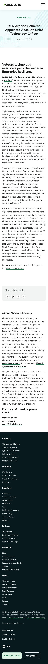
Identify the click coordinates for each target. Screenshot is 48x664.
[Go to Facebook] (13, 296)
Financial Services (9, 497)
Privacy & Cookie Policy (36, 617)
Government (7, 500)
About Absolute (8, 581)
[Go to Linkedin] (3, 646)
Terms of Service (8, 634)
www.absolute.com (15, 268)
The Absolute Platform (11, 444)
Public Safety (7, 513)
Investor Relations (9, 587)
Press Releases (8, 591)
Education (6, 493)
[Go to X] (18, 296)
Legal (4, 507)
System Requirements (11, 451)
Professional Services (10, 510)
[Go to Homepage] (12, 5)
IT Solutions (7, 472)
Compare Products (9, 447)
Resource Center (8, 556)
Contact (5, 604)
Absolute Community (10, 569)
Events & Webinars (9, 559)
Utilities (5, 520)
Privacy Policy (7, 630)
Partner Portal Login (10, 541)
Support (5, 566)
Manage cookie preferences (13, 623)
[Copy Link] (7, 296)
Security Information (10, 457)
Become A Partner (9, 538)
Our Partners (7, 531)
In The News (7, 594)
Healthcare (6, 503)
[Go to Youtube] (8, 646)
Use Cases (6, 482)
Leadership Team (9, 584)
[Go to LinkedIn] (23, 296)
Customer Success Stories (12, 563)
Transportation (8, 517)
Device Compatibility (10, 535)
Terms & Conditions (15, 617)
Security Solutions (9, 475)
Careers (5, 601)
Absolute (8, 80)
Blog (4, 553)
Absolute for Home (9, 461)
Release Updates (8, 454)
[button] (43, 4)
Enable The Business (10, 479)
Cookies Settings (8, 639)
